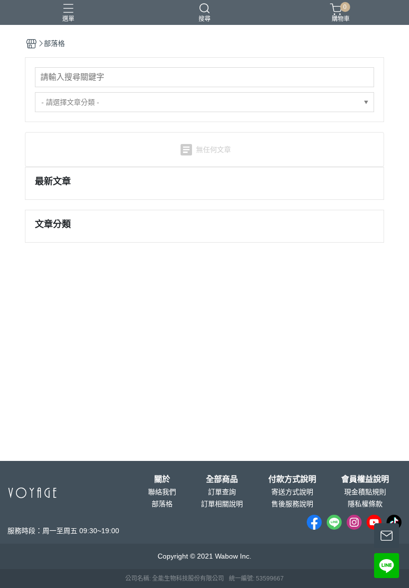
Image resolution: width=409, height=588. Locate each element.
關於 (162, 479)
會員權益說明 (365, 479)
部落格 (162, 503)
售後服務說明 (292, 503)
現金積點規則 (365, 491)
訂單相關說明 (222, 503)
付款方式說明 (292, 479)
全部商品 (222, 479)
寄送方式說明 (292, 491)
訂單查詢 (222, 491)
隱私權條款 (365, 503)
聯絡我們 (162, 491)
